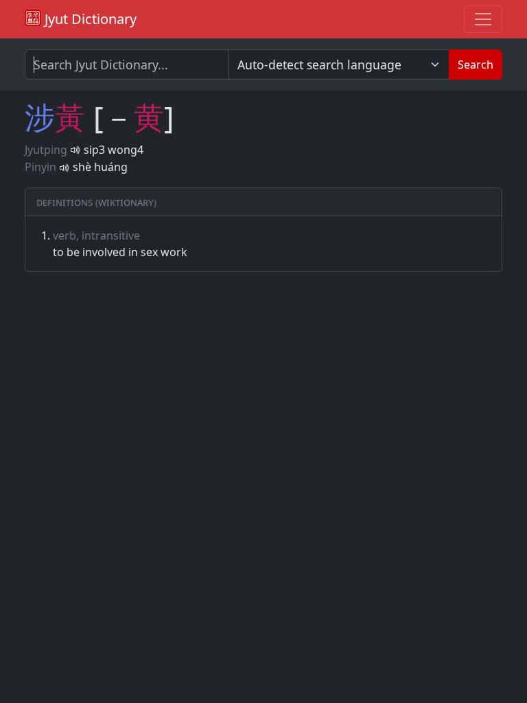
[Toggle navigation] (483, 19)
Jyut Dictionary (89, 19)
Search (475, 64)
